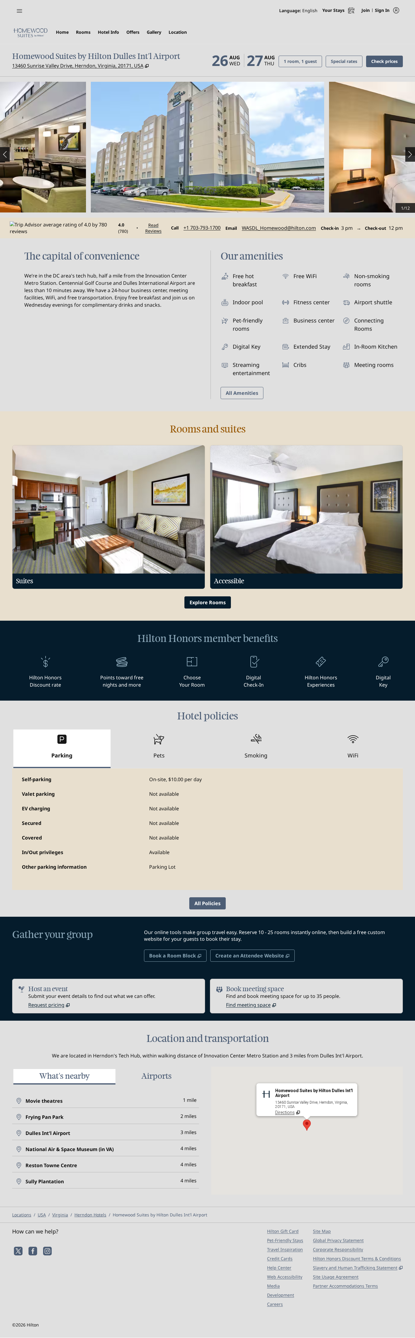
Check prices (387, 61)
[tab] (62, 748)
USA (42, 1215)
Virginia (60, 1215)
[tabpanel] (207, 829)
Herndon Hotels (90, 1215)
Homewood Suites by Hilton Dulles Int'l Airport (160, 1215)
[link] (202, 227)
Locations (21, 1215)
